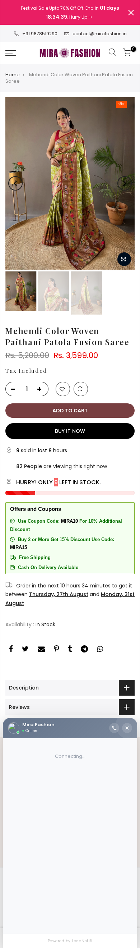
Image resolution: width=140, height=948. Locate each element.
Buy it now (70, 422)
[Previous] (15, 175)
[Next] (124, 175)
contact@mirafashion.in (100, 25)
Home (12, 66)
